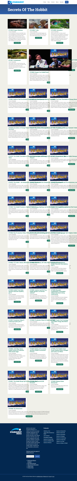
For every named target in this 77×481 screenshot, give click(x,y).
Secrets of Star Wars (60, 434)
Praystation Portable (48, 437)
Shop (49, 2)
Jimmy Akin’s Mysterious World (49, 433)
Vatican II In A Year (60, 441)
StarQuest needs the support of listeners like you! (33, 452)
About (57, 2)
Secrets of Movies (47, 442)
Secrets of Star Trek (60, 432)
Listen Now (17, 42)
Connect (53, 2)
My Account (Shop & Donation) (31, 461)
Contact (50, 476)
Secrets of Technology (61, 437)
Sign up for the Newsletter (33, 464)
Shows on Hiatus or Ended (62, 443)
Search (37, 456)
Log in (53, 476)
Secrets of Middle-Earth (49, 441)
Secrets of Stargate (60, 436)
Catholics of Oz (47, 431)
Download (14, 31)
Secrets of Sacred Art (61, 431)
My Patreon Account (31, 463)
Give (67, 2)
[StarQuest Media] (16, 2)
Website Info (45, 476)
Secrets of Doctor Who (48, 439)
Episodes (61, 2)
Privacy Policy (30, 467)
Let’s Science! (47, 435)
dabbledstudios (40, 476)
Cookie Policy (30, 466)
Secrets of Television (61, 439)
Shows (44, 2)
